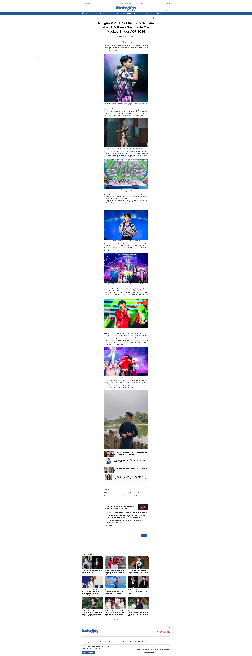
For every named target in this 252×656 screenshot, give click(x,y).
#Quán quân (107, 495)
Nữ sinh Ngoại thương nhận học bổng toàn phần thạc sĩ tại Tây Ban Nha (114, 572)
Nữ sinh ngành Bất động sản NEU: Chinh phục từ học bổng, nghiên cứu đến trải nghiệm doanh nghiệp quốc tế (92, 592)
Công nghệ (136, 13)
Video (142, 13)
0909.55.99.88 (105, 639)
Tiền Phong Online (118, 3)
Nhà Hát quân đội (123, 153)
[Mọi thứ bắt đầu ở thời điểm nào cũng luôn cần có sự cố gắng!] (109, 470)
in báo (129, 42)
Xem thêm (169, 13)
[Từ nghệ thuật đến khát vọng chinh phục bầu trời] (92, 562)
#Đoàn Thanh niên (128, 495)
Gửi (144, 535)
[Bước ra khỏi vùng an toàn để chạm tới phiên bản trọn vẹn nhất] (138, 582)
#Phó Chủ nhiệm (116, 495)
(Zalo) (109, 639)
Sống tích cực (149, 13)
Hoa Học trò (139, 3)
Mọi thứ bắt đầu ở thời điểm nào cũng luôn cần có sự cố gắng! (130, 469)
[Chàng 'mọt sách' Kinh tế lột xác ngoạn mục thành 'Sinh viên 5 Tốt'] (109, 461)
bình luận (132, 42)
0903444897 (122, 639)
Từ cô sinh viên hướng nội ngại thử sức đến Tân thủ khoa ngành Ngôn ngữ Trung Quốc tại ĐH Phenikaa (138, 613)
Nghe (40, 42)
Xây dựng (132, 190)
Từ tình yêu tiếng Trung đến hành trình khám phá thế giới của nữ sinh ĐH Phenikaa (115, 591)
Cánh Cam (110, 251)
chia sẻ (120, 42)
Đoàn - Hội (88, 13)
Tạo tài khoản (115, 528)
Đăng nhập (106, 528)
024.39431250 (86, 642)
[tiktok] (143, 641)
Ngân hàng (116, 384)
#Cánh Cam (125, 493)
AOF (128, 104)
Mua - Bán (157, 13)
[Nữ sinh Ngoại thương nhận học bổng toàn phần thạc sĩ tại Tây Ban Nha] (115, 562)
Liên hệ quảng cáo (105, 638)
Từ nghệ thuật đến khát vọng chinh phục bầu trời (92, 571)
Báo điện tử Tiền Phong (126, 8)
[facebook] (167, 4)
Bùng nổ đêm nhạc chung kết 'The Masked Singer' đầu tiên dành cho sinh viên (119, 507)
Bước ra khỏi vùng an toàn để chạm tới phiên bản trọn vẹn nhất (138, 591)
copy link (126, 42)
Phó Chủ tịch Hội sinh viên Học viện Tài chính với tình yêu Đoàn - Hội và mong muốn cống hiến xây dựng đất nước (125, 516)
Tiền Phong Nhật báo (130, 3)
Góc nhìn (108, 13)
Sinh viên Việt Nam (90, 631)
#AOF (105, 493)
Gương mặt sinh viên (126, 13)
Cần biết (163, 13)
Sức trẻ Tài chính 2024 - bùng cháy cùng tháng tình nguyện (127, 512)
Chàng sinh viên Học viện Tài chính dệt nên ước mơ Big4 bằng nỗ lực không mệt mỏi (125, 521)
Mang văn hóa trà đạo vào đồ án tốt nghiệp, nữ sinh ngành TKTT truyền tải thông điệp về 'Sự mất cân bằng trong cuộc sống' (130, 478)
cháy (140, 292)
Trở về (40, 57)
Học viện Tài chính (139, 108)
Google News (154, 18)
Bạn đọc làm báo (89, 652)
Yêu (113, 13)
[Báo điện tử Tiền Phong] (161, 632)
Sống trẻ (95, 13)
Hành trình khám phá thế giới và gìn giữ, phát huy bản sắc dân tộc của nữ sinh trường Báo (130, 453)
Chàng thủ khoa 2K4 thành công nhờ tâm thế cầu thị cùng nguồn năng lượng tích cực (138, 572)
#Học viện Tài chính (114, 493)
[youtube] (169, 4)
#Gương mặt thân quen (141, 495)
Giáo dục (102, 13)
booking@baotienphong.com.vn (108, 641)
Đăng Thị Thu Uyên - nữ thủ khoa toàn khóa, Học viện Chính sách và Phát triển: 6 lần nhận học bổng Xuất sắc (92, 613)
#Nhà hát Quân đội (135, 493)
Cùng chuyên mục (89, 554)
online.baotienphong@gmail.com (126, 641)
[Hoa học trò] (168, 632)
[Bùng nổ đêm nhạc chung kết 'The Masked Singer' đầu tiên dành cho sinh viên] (143, 507)
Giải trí (118, 13)
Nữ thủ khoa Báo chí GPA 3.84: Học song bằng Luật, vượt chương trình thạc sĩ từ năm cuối (115, 613)
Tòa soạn (84, 638)
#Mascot (144, 493)
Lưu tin (40, 49)
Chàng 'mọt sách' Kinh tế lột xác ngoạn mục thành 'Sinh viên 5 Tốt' (129, 461)
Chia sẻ (40, 46)
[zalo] (146, 642)
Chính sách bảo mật (160, 638)
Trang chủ (83, 13)
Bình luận (40, 53)
